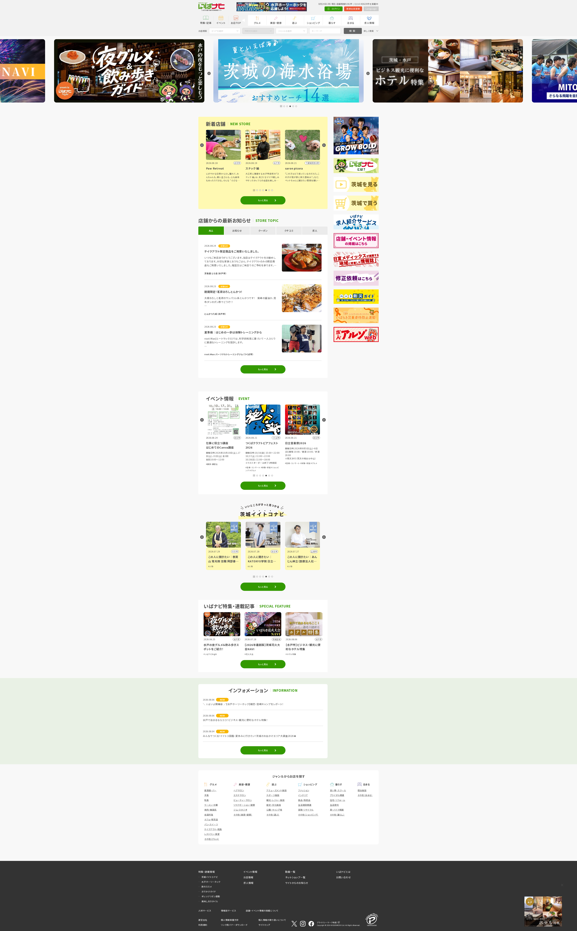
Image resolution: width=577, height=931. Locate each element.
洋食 (206, 795)
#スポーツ (291, 569)
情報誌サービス (228, 910)
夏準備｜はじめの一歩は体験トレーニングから (233, 332)
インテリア (303, 795)
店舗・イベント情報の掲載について (262, 910)
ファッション (303, 790)
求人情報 (369, 23)
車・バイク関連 (337, 809)
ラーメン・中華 (211, 804)
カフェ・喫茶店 (211, 819)
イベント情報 (250, 872)
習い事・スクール (338, 790)
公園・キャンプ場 (274, 809)
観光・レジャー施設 (275, 800)
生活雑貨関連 (304, 804)
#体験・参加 (226, 467)
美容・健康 (276, 23)
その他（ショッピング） (308, 814)
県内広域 (313, 551)
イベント (220, 23)
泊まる (350, 23)
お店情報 (248, 877)
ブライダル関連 (337, 795)
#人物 (210, 566)
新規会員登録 (353, 8)
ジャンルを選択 (285, 30)
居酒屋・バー (210, 790)
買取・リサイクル (305, 809)
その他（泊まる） (365, 795)
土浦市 (274, 551)
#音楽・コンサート (213, 467)
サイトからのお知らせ (296, 883)
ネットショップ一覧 (295, 877)
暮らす (331, 23)
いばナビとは (343, 872)
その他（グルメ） (211, 838)
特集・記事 (206, 23)
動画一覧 (290, 872)
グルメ (257, 23)
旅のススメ (206, 886)
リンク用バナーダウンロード (234, 924)
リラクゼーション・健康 (244, 804)
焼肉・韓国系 (210, 809)
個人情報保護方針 (230, 919)
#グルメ (213, 470)
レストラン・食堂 (212, 834)
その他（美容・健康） (243, 814)
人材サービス (204, 910)
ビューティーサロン (243, 800)
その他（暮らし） (337, 814)
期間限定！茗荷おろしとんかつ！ (223, 292)
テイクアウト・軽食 (213, 829)
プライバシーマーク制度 (327, 922)
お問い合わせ (343, 877)
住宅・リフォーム (337, 800)
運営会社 (202, 919)
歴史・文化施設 (273, 804)
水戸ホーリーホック (210, 881)
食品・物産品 (304, 800)
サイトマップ (264, 924)
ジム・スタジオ (240, 809)
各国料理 (208, 814)
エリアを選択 (217, 30)
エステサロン (240, 795)
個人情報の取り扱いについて (272, 919)
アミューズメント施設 (276, 790)
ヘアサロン (239, 790)
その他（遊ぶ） (272, 814)
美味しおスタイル (209, 901)
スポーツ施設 (272, 795)
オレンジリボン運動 (210, 896)
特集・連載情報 (206, 872)
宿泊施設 (362, 790)
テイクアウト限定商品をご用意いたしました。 (231, 251)
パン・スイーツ (211, 824)
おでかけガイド (208, 891)
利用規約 (202, 924)
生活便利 (334, 804)
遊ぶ (294, 23)
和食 (206, 800)
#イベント (291, 566)
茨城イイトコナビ (209, 876)
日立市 (235, 551)
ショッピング (313, 23)
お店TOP (236, 23)
